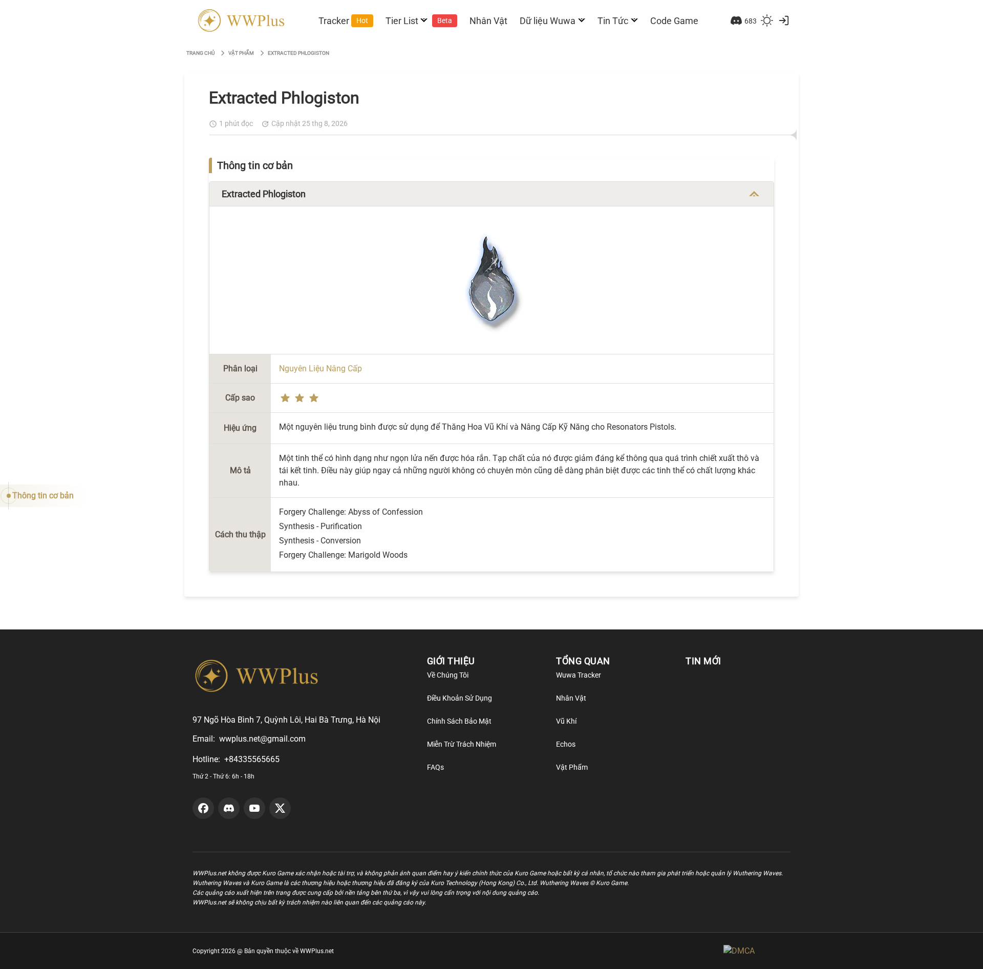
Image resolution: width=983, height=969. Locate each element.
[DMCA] (756, 951)
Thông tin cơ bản (43, 495)
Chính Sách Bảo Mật (459, 721)
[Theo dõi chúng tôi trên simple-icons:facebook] (203, 808)
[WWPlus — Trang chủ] (239, 20)
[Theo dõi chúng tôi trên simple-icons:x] (280, 808)
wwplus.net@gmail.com (262, 739)
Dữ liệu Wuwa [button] (547, 20)
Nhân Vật (488, 20)
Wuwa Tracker (578, 675)
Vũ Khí (566, 721)
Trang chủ (200, 53)
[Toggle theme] (767, 20)
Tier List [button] (419, 20)
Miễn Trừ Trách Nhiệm (461, 744)
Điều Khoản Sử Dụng (459, 698)
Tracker (343, 20)
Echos (565, 744)
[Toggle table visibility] (754, 194)
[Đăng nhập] (783, 20)
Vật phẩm (241, 53)
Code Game (674, 20)
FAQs (435, 767)
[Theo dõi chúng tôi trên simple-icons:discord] (229, 808)
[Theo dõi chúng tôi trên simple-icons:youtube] (254, 808)
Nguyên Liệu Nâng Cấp (320, 368)
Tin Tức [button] (612, 20)
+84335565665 (252, 759)
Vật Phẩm (572, 767)
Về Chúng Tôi (447, 675)
